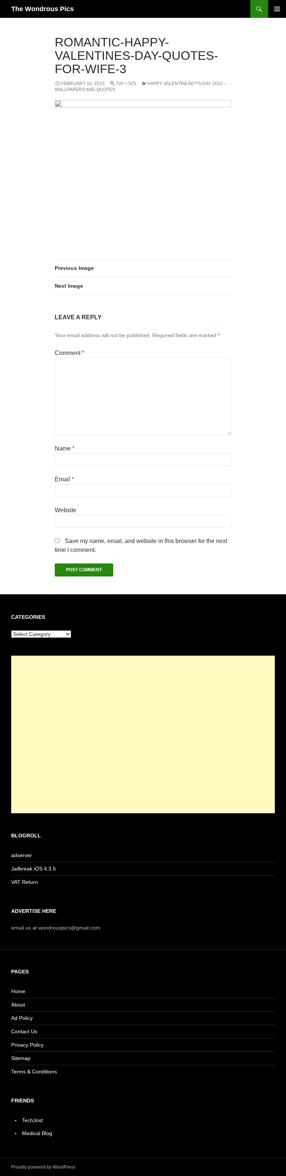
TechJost (32, 1120)
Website (65, 510)
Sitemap (21, 1058)
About (18, 1005)
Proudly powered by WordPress (43, 1167)
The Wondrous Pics (42, 9)
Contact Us (24, 1031)
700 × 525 (126, 83)
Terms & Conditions (34, 1072)
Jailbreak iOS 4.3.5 (33, 869)
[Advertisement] (143, 734)
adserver (21, 855)
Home (18, 991)
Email (64, 479)
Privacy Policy (27, 1045)
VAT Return (24, 882)
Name (64, 448)
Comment (69, 353)
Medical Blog (37, 1133)
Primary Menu (277, 9)
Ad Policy (22, 1018)
